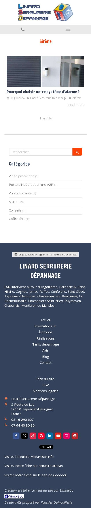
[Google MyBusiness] (41, 436)
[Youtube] (58, 436)
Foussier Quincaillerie (56, 502)
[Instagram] (66, 436)
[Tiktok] (33, 436)
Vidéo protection (21, 176)
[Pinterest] (75, 436)
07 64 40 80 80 (23, 425)
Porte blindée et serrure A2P (31, 184)
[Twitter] (24, 436)
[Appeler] (23, 29)
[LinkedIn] (49, 436)
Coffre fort (17, 218)
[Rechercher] (77, 152)
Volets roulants (20, 193)
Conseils (15, 210)
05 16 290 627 (22, 419)
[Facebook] (16, 436)
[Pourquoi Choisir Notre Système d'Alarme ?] (45, 71)
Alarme (14, 201)
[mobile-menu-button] (68, 29)
